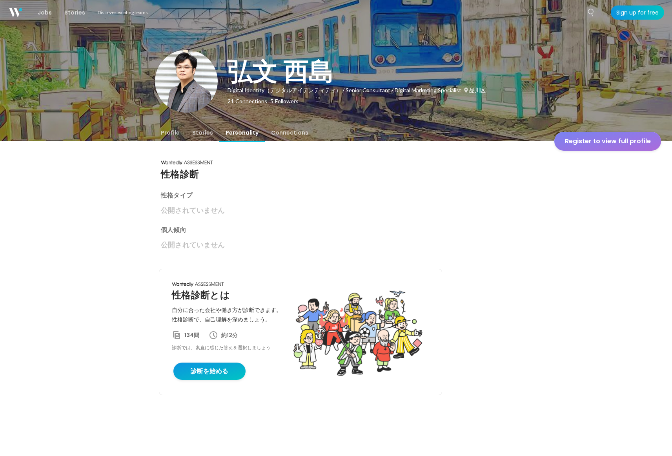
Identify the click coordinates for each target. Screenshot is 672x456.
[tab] (170, 132)
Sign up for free (637, 12)
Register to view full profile (608, 141)
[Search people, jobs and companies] (591, 12)
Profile (170, 133)
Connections (289, 133)
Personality (242, 133)
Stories (202, 133)
